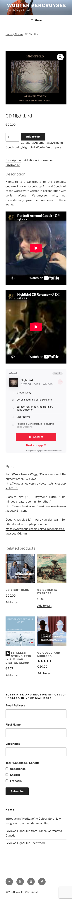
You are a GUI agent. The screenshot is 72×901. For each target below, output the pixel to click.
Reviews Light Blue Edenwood (25, 843)
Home (9, 34)
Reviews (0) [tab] (13, 165)
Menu (38, 20)
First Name (13, 724)
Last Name (13, 743)
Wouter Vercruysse (36, 5)
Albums (18, 34)
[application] (8, 653)
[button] (60, 57)
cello (18, 147)
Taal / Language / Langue (23, 763)
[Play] (8, 653)
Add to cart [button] (13, 602)
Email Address (15, 705)
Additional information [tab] (39, 160)
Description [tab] (13, 160)
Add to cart (33, 136)
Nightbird (28, 147)
